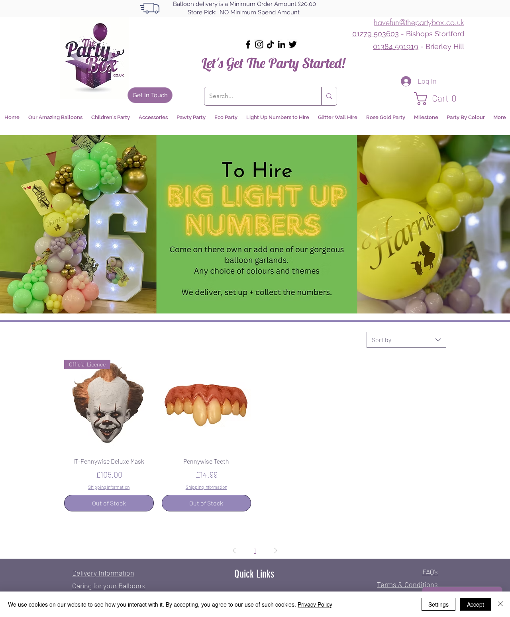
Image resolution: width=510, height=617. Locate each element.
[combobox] (406, 340)
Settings (438, 604)
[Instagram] (259, 44)
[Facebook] (248, 44)
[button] (439, 98)
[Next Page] (275, 550)
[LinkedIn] (281, 44)
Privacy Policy (315, 604)
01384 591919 (395, 46)
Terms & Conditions (407, 584)
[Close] (500, 604)
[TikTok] (270, 44)
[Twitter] (292, 44)
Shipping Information (108, 487)
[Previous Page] (234, 550)
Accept (475, 604)
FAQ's (430, 571)
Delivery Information (103, 572)
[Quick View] (206, 404)
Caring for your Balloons (108, 585)
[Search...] (329, 96)
